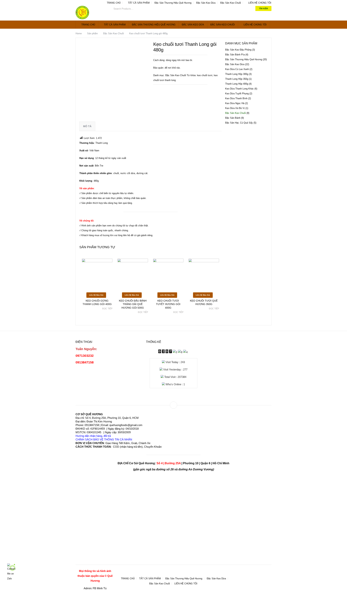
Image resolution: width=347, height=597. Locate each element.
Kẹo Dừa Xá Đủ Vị (235, 108)
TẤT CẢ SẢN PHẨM (138, 3)
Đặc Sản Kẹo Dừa (205, 3)
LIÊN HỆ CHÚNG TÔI (259, 3)
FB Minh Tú (99, 588)
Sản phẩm (92, 33)
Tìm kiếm (263, 8)
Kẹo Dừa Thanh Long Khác (239, 88)
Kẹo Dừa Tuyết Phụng (237, 93)
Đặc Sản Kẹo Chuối (230, 3)
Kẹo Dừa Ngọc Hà (234, 103)
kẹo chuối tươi (204, 75)
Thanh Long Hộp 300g (236, 74)
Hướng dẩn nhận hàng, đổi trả (93, 435)
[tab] (87, 126)
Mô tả (87, 126)
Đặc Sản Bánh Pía (235, 54)
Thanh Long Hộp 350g (236, 79)
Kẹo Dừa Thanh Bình (236, 98)
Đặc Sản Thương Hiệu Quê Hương (173, 3)
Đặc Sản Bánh (232, 118)
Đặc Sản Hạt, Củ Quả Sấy (239, 122)
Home (79, 33)
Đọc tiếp (107, 308)
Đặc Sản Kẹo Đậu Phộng (238, 49)
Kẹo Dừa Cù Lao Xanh (237, 69)
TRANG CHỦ (113, 3)
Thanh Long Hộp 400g (236, 83)
